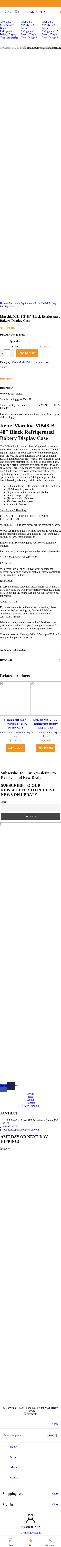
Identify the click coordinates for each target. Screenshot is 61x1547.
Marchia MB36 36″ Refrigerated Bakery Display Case (15, 723)
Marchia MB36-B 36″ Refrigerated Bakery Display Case (45, 723)
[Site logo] (30, 11)
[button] (3, 31)
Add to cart (27, 353)
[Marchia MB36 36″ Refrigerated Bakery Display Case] (15, 699)
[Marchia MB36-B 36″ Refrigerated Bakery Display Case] (45, 699)
